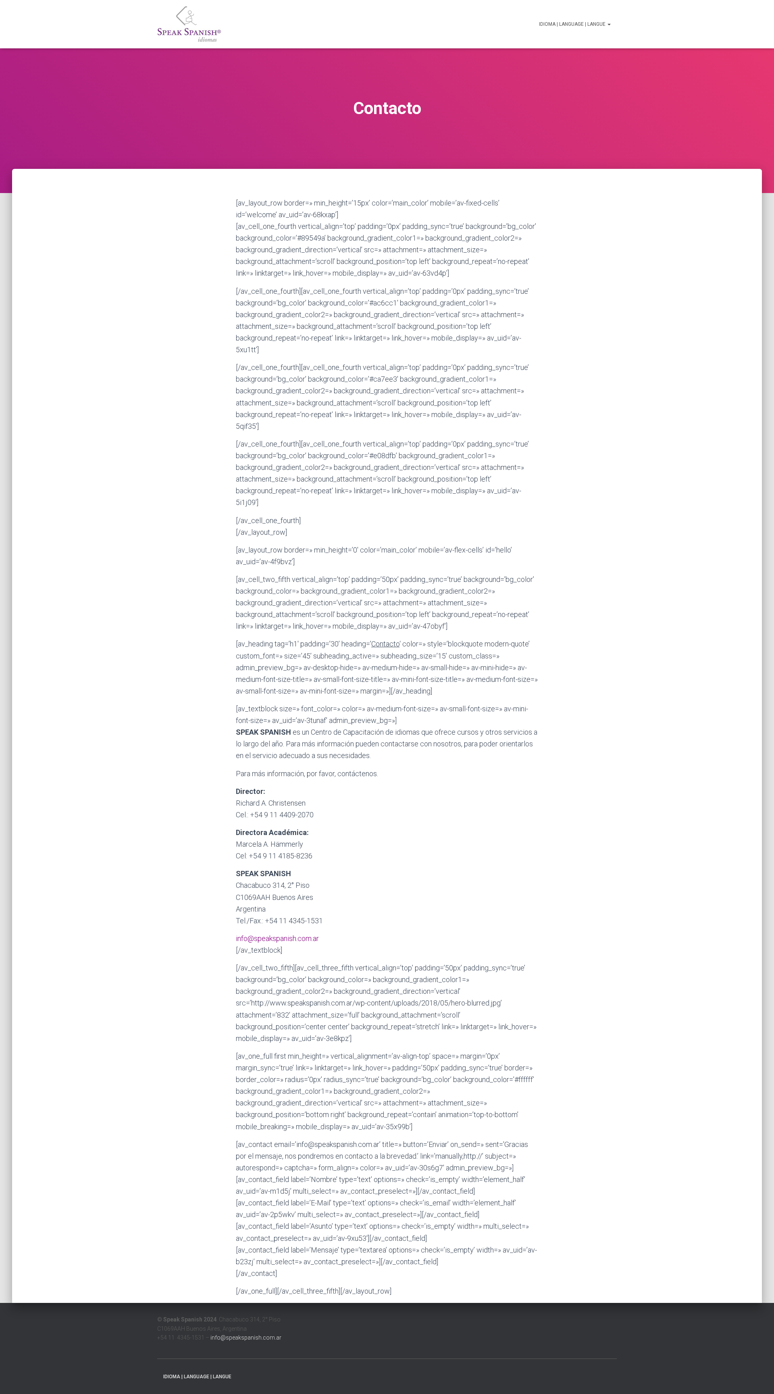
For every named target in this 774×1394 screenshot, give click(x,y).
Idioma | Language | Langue (573, 24)
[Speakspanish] (189, 24)
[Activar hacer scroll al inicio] (758, 1378)
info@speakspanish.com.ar (277, 938)
